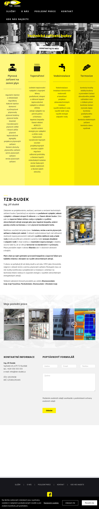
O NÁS (29, 485)
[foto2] (14, 326)
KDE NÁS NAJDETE (77, 485)
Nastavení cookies (51, 503)
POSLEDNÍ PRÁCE (44, 485)
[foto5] (14, 310)
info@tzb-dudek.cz (18, 371)
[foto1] (39, 324)
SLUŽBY (18, 485)
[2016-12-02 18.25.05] (39, 310)
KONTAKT (60, 485)
